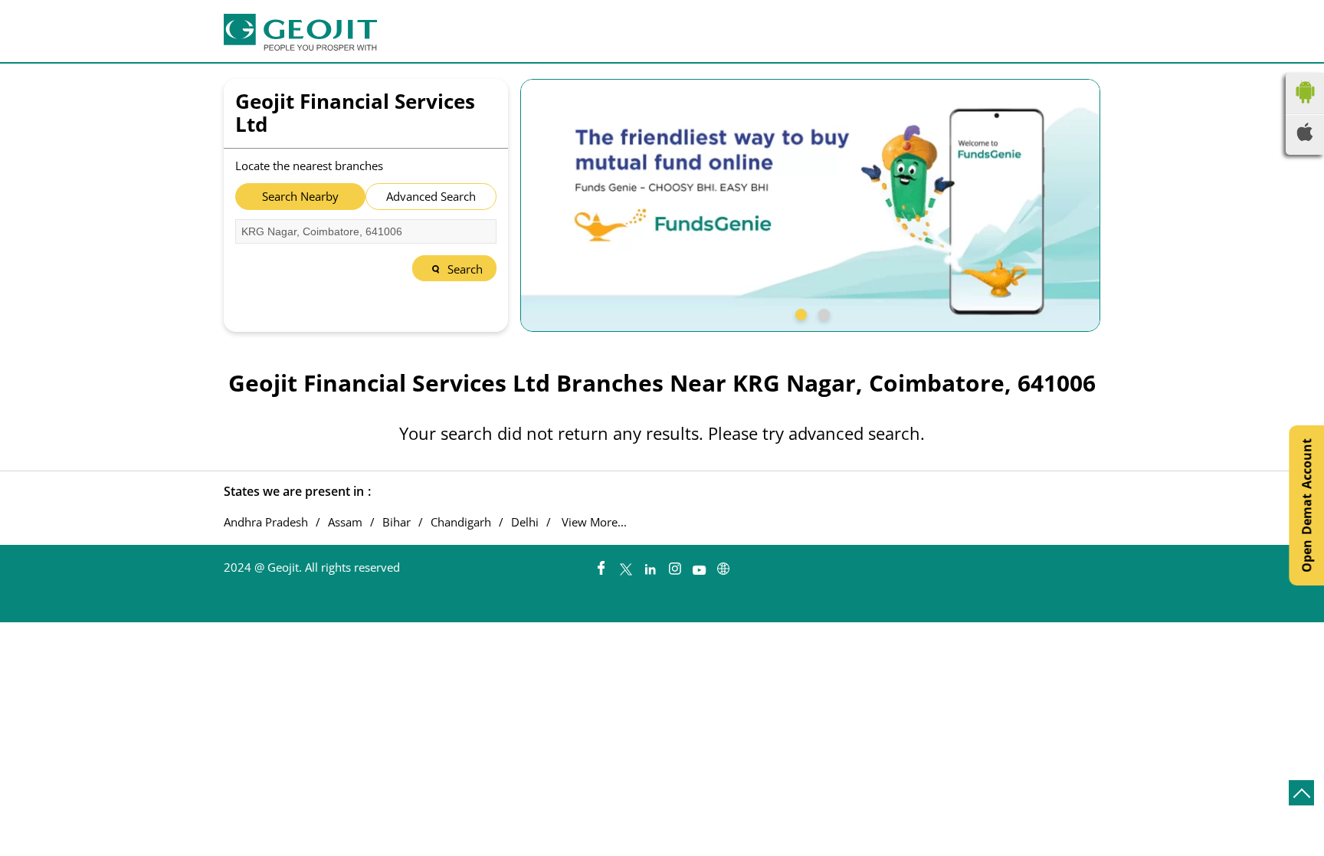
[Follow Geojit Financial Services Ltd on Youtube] (699, 565)
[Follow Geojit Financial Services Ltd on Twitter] (625, 565)
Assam (345, 522)
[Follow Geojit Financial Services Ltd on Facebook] (600, 565)
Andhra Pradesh (266, 522)
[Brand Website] (723, 565)
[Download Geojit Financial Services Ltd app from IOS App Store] (1304, 136)
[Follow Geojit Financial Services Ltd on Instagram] (674, 565)
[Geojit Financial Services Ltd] (300, 32)
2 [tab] (822, 312)
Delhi (525, 522)
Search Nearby (300, 196)
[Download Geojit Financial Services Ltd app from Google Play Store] (1304, 106)
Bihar (396, 522)
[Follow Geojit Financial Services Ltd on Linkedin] (649, 565)
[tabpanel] (810, 205)
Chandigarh (461, 522)
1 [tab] (799, 312)
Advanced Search (431, 196)
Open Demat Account (1306, 505)
